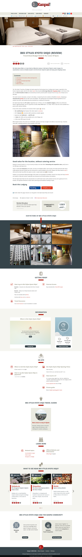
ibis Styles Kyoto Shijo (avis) (41, 198)
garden (21, 98)
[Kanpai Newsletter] (65, 13)
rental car (28, 297)
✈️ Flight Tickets (22, 16)
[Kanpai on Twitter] (69, 13)
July (65, 170)
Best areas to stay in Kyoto (40, 422)
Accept (30, 336)
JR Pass (27, 294)
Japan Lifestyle (31, 13)
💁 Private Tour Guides (47, 16)
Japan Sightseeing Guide (17, 46)
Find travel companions (57, 537)
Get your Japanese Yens (51, 383)
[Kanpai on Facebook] (67, 13)
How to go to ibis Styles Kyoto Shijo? (23, 80)
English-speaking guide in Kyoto (56, 390)
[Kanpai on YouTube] (71, 13)
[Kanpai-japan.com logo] (41, 4)
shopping (55, 91)
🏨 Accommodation (30, 16)
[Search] (49, 10)
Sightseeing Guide (22, 13)
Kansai (23, 46)
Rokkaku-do (16, 486)
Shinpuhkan (37, 486)
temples (59, 97)
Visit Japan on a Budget (29, 456)
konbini (67, 174)
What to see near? (19, 83)
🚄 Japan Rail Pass (38, 16)
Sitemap (52, 551)
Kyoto (26, 46)
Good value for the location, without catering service (26, 77)
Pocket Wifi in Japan (59, 287)
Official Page (48, 453)
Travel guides (19, 82)
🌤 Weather (65, 16)
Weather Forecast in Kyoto (63, 346)
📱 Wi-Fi (54, 16)
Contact (47, 551)
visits (59, 92)
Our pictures (18, 79)
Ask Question (25, 537)
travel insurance (20, 303)
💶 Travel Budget (14, 16)
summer (40, 111)
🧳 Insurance (59, 16)
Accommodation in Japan (30, 453)
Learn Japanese (39, 13)
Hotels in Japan (28, 455)
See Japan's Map (30, 346)
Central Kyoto (30, 46)
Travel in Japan (14, 13)
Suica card (22, 297)
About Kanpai (41, 551)
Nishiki (56, 486)
